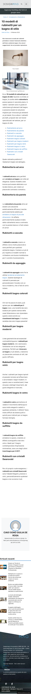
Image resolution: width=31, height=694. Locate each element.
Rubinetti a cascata (14, 133)
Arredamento (13, 17)
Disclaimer (6, 691)
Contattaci (6, 665)
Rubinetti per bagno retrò (16, 144)
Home (5, 17)
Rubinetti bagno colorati (16, 139)
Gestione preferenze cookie (24, 692)
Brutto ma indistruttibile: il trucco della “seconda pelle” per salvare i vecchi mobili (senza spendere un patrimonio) (15, 588)
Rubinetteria (21, 17)
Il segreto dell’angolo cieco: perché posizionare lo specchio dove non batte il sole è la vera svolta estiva (16, 610)
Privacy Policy (16, 689)
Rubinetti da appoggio (15, 136)
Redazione (5, 689)
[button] (21, 4)
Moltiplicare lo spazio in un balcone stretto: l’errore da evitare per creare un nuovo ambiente (15, 577)
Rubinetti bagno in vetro (16, 146)
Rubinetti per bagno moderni (17, 141)
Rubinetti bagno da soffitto (17, 149)
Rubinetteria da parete (15, 131)
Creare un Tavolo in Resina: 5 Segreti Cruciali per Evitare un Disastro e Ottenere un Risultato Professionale (15, 566)
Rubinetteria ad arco (14, 128)
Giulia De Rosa (5, 32)
